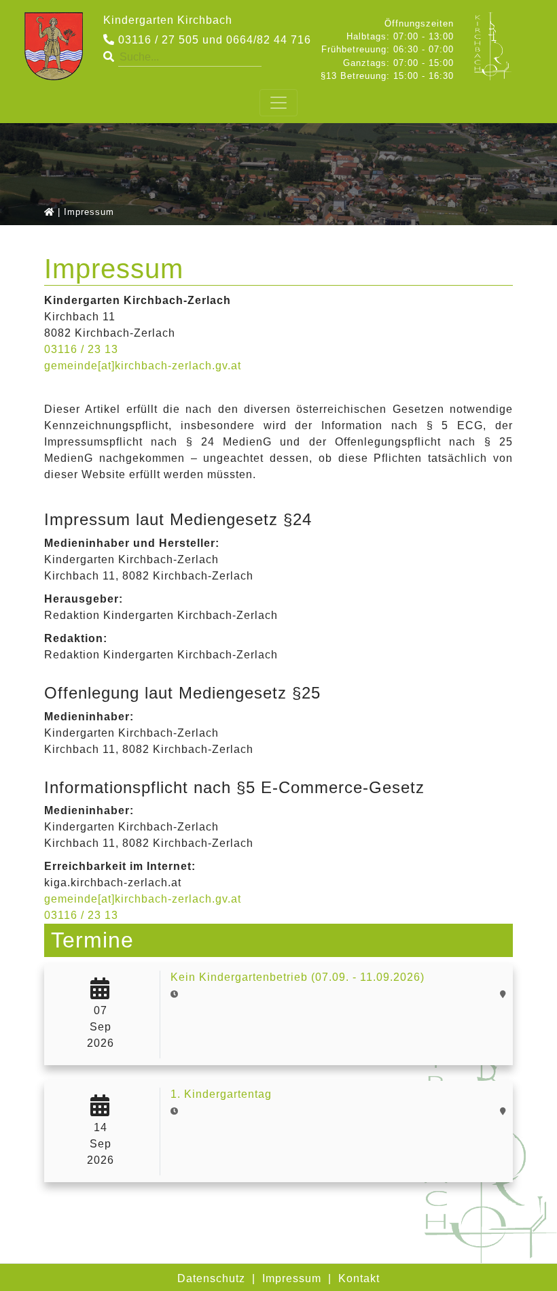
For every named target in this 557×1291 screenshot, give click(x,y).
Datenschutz (211, 1278)
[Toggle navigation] (278, 102)
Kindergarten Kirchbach (167, 20)
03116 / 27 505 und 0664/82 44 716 (213, 40)
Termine (92, 940)
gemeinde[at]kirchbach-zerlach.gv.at (142, 365)
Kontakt (359, 1278)
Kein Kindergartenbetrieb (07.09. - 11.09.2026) (297, 977)
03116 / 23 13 (81, 349)
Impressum (291, 1278)
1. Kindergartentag (221, 1094)
